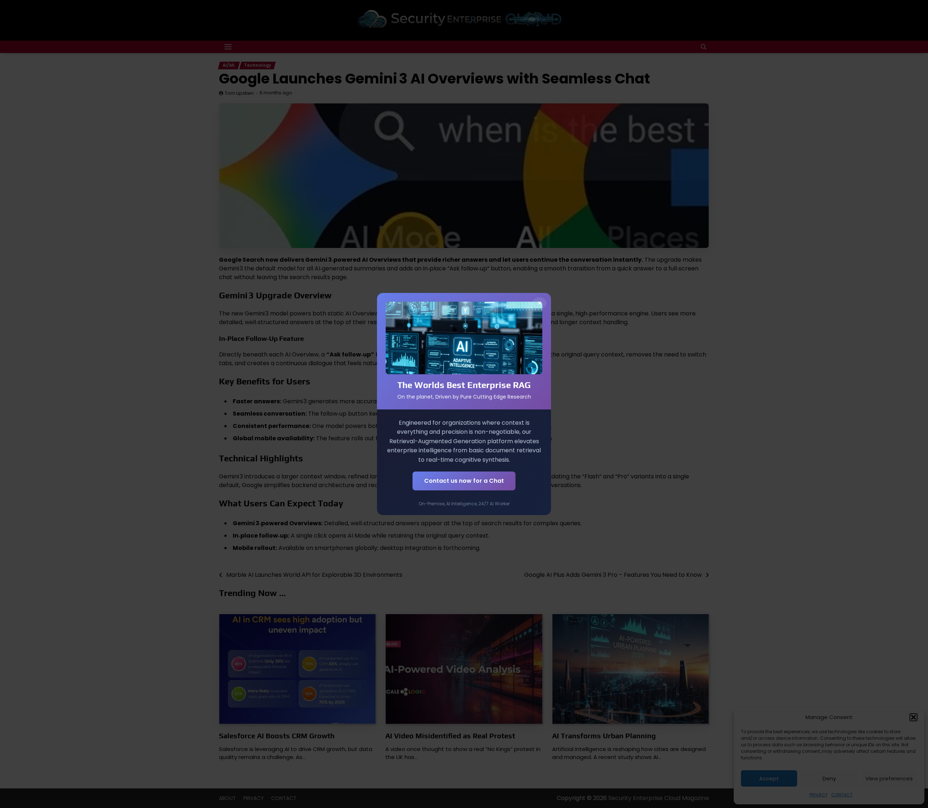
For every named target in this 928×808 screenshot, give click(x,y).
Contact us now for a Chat (464, 481)
